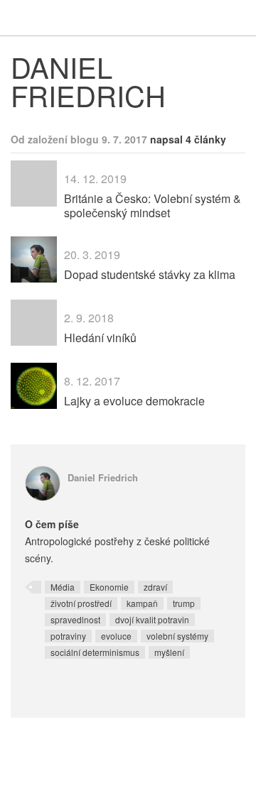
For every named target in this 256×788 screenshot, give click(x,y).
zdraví (155, 587)
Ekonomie (109, 587)
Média (62, 587)
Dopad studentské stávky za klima (149, 274)
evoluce (116, 636)
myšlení (169, 652)
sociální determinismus (94, 652)
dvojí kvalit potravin (152, 619)
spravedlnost (75, 619)
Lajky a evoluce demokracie (134, 401)
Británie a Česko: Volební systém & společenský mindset (152, 205)
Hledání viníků (100, 337)
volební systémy (177, 636)
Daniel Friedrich (103, 477)
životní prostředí (81, 603)
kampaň (142, 603)
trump (184, 603)
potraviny (68, 636)
